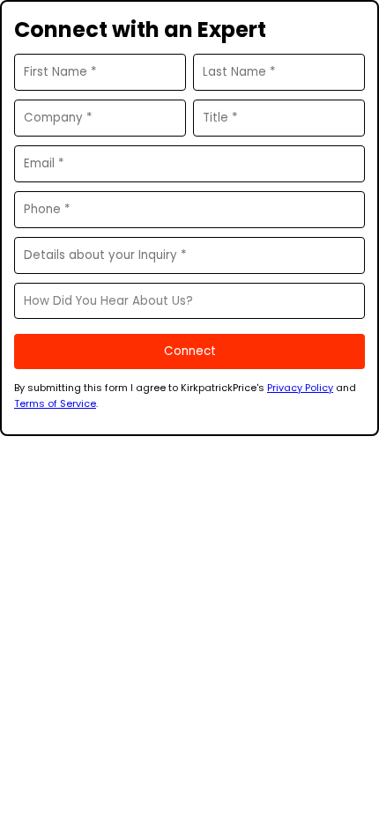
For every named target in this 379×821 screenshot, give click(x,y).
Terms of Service (55, 403)
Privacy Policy (300, 388)
